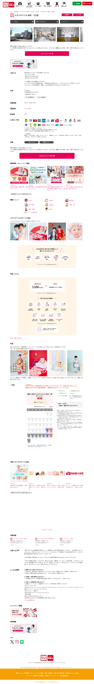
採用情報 (41, 675)
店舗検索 (78, 3)
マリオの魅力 (40, 673)
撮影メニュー (19, 673)
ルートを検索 (41, 97)
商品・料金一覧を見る (16, 338)
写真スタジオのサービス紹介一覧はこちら (21, 492)
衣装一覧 (56, 673)
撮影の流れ (62, 673)
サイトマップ (29, 675)
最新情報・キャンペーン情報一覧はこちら (21, 194)
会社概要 (47, 675)
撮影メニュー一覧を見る (30, 212)
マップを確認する (30, 97)
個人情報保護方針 (64, 675)
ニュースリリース (54, 675)
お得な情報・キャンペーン (30, 673)
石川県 (32, 11)
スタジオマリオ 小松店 (68, 538)
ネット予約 (88, 3)
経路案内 (67, 14)
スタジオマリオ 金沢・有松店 (20, 538)
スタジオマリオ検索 (24, 11)
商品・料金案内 (48, 673)
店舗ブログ (68, 673)
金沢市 (37, 11)
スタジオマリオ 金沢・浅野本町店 (46, 538)
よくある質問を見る (29, 600)
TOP (11, 11)
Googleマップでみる (47, 529)
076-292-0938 (27, 108)
